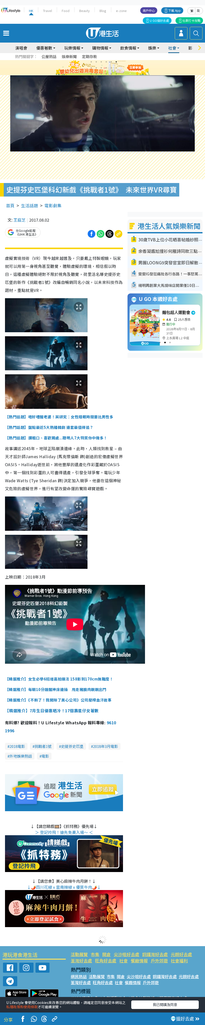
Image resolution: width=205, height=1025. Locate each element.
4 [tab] (106, 61)
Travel (47, 10)
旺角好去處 (105, 960)
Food (66, 10)
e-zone (121, 10)
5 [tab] (111, 61)
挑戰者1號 (43, 746)
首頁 (10, 205)
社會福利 (179, 960)
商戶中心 (149, 10)
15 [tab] (101, 73)
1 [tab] (91, 61)
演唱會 (21, 48)
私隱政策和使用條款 (22, 1006)
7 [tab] (91, 67)
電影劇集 (53, 205)
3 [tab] (101, 61)
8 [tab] (96, 67)
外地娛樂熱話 (21, 756)
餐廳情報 (139, 960)
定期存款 (89, 56)
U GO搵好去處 (159, 20)
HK (31, 10)
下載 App (174, 10)
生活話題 (29, 205)
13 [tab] (91, 73)
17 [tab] (111, 73)
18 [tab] (116, 73)
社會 (123, 960)
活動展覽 (79, 954)
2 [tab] (96, 61)
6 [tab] (116, 61)
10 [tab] (106, 67)
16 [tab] (106, 73)
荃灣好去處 (81, 960)
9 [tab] (101, 67)
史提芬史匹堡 (72, 746)
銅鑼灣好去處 (155, 954)
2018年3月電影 (105, 746)
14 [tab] (96, 73)
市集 (95, 954)
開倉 (106, 954)
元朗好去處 (181, 954)
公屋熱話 (49, 56)
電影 (45, 756)
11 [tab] (111, 67)
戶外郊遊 (159, 960)
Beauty (84, 10)
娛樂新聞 (69, 56)
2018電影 (17, 746)
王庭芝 (20, 220)
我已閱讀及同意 (165, 1004)
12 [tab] (116, 67)
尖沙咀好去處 (126, 954)
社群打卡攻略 (191, 20)
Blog (103, 10)
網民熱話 (79, 976)
